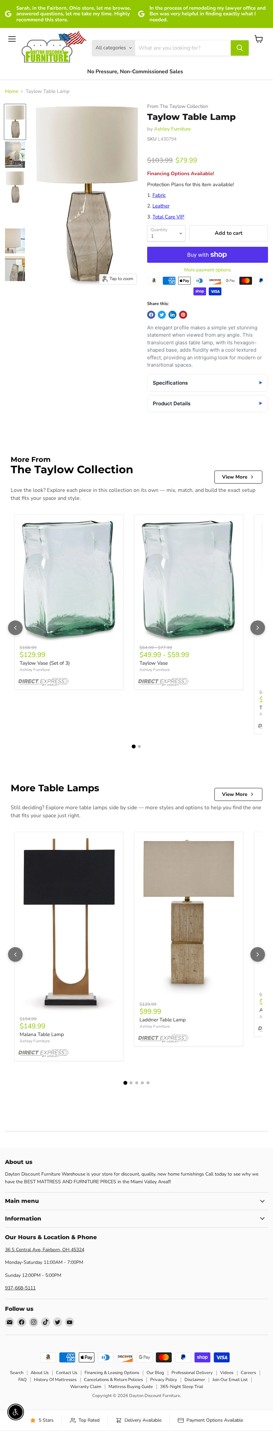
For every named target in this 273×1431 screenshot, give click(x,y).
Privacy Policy (163, 1380)
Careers (248, 1373)
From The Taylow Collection (177, 106)
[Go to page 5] (147, 1082)
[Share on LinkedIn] (172, 315)
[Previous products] (15, 627)
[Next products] (257, 627)
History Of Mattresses (55, 1380)
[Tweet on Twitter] (162, 315)
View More (234, 477)
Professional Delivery (192, 1373)
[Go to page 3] (136, 1082)
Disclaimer (194, 1380)
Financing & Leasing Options (112, 1373)
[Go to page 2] (139, 746)
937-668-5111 (20, 1288)
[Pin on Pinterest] (183, 315)
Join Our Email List (230, 1380)
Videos (226, 1373)
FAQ (22, 1380)
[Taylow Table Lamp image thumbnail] (15, 122)
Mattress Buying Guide (131, 1387)
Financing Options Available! (180, 173)
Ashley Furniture (172, 129)
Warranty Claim (85, 1387)
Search (16, 1373)
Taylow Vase (153, 663)
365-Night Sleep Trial (181, 1387)
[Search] (240, 48)
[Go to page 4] (142, 1082)
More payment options (207, 270)
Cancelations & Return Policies (113, 1380)
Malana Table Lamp (42, 1034)
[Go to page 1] (134, 747)
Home (11, 91)
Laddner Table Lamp (162, 1019)
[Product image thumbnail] (15, 155)
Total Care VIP (168, 216)
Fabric (159, 195)
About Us (40, 1373)
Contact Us (66, 1373)
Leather (160, 205)
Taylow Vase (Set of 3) (45, 663)
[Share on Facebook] (151, 315)
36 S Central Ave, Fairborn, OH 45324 (44, 1250)
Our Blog (155, 1373)
